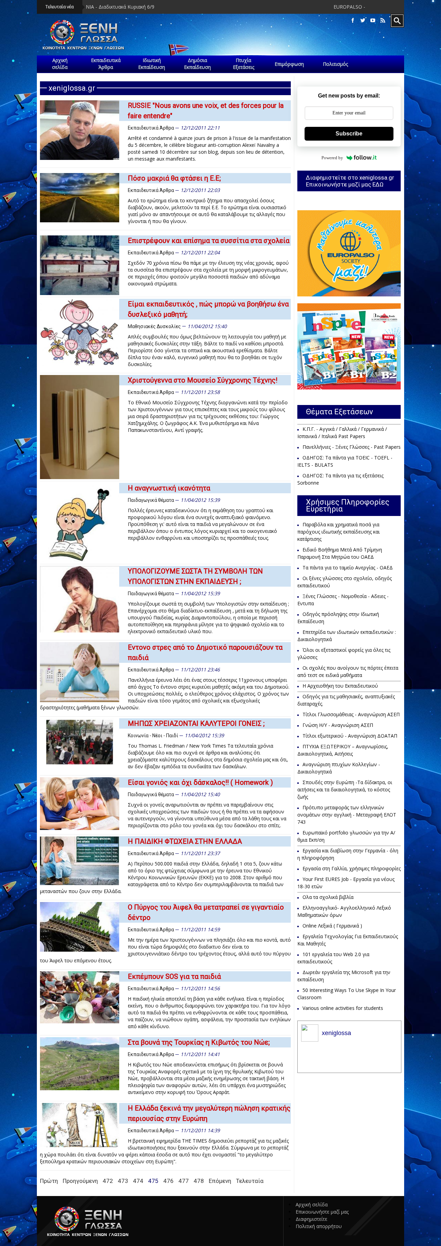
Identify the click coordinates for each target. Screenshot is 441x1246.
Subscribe (349, 133)
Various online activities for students (342, 1008)
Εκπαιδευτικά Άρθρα (151, 128)
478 (199, 1180)
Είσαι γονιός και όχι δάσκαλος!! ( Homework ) (200, 782)
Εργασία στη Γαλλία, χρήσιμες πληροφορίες (351, 868)
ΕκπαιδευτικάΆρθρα (106, 63)
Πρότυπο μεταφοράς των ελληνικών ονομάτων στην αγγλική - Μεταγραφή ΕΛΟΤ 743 (346, 814)
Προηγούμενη (80, 1180)
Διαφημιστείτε (311, 1219)
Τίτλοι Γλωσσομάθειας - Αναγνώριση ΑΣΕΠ (351, 714)
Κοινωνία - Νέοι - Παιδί (153, 735)
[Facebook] (352, 20)
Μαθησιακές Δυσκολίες (154, 326)
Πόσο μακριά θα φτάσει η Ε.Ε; (174, 178)
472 (108, 1180)
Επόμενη (220, 1180)
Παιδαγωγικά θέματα (151, 500)
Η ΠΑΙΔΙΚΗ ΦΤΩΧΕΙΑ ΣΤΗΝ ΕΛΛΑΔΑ (185, 841)
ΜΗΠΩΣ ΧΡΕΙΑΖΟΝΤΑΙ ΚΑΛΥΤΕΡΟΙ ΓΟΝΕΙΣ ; (196, 723)
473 (123, 1180)
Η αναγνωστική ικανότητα (169, 488)
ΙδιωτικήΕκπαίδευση (151, 63)
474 (138, 1180)
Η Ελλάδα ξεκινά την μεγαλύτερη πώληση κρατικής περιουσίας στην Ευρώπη (209, 1113)
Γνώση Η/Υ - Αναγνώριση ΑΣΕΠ (337, 725)
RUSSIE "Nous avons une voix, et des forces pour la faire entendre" (206, 110)
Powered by (332, 157)
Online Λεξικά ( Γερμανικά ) (332, 925)
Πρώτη (49, 1180)
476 (168, 1180)
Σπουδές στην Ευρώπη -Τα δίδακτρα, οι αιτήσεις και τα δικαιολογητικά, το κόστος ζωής (344, 789)
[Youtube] (372, 20)
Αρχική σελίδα (312, 1204)
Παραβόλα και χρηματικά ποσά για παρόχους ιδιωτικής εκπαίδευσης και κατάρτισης (338, 531)
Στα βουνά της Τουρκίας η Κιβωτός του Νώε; (199, 1042)
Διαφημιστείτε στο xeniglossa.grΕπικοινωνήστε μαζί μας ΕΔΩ (350, 181)
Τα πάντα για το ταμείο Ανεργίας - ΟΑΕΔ (347, 567)
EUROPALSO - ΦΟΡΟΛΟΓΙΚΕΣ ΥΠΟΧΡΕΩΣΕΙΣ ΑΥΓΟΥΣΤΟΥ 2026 (352, 6)
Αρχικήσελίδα (60, 63)
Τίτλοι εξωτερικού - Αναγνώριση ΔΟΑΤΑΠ (349, 735)
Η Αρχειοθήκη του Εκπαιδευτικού (340, 685)
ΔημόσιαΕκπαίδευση (197, 63)
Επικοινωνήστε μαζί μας (322, 1211)
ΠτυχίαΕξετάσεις (243, 63)
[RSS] (382, 20)
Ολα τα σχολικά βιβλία (327, 897)
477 (183, 1180)
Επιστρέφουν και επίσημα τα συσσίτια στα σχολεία (208, 240)
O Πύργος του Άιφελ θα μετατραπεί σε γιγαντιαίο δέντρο (206, 912)
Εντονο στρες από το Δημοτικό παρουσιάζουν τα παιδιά (205, 652)
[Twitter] (362, 20)
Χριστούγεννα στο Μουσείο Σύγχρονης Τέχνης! (202, 380)
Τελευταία (250, 1180)
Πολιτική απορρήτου (319, 1226)
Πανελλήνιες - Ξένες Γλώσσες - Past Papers (351, 447)
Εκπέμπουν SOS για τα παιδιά (174, 976)
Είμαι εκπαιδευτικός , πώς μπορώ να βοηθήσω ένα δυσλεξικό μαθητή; (208, 309)
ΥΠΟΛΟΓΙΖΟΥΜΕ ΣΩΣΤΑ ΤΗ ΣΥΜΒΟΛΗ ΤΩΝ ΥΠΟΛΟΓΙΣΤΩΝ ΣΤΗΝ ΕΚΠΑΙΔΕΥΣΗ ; (195, 576)
